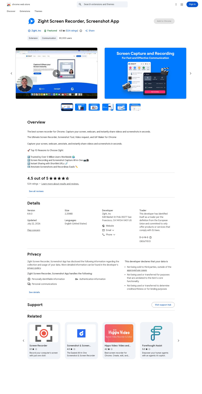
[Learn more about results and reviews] (150, 237)
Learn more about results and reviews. (60, 184)
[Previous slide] (11, 73)
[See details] (34, 292)
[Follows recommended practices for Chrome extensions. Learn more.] (45, 30)
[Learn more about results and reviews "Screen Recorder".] (36, 349)
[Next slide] (190, 73)
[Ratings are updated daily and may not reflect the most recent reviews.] (81, 30)
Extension (33, 38)
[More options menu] (176, 4)
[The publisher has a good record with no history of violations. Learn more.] (29, 30)
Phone (109, 234)
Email (108, 230)
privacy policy (34, 268)
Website (110, 226)
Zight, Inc (36, 30)
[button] (182, 4)
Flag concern (33, 230)
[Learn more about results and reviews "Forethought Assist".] (149, 349)
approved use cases (137, 270)
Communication (49, 38)
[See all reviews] (36, 191)
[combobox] (106, 4)
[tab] (11, 11)
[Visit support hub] (163, 305)
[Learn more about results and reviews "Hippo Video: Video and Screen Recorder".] (111, 349)
